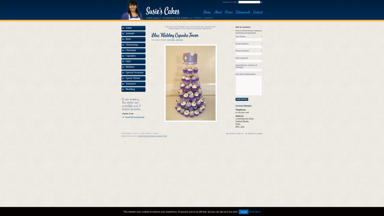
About (218, 12)
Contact (257, 12)
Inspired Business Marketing (152, 136)
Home (207, 12)
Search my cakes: (230, 2)
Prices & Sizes (255, 133)
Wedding (179, 40)
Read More (255, 211)
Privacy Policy (236, 133)
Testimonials (243, 12)
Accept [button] (244, 212)
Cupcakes (171, 40)
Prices (229, 12)
